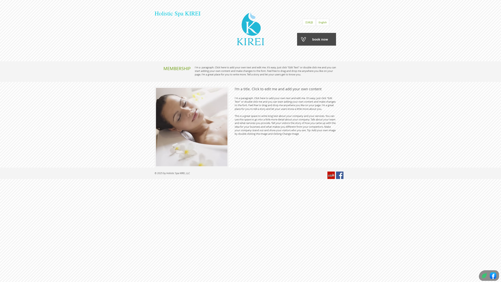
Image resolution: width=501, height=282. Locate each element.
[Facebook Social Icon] (339, 175)
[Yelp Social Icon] (331, 175)
